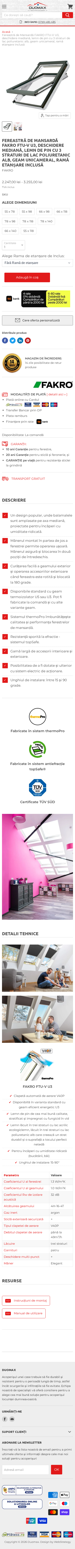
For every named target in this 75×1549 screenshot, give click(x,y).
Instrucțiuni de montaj (30, 1300)
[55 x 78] (10, 216)
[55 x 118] (29, 235)
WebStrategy (62, 1541)
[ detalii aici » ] (57, 394)
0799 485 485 (47, 21)
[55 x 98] (27, 216)
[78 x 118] (28, 226)
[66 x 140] (11, 235)
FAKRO (7, 170)
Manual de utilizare (28, 1313)
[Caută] (67, 15)
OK (56, 1469)
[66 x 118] (62, 216)
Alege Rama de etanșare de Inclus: (33, 256)
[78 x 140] (47, 226)
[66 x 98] (44, 216)
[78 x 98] (10, 226)
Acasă (6, 31)
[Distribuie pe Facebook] (5, 340)
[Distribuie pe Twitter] (13, 340)
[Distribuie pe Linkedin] (20, 340)
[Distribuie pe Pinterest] (28, 340)
